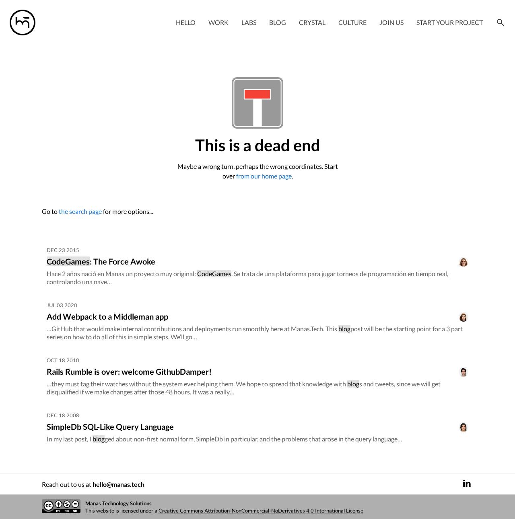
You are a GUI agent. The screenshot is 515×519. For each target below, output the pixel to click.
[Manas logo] (22, 22)
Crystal (312, 22)
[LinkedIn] (466, 484)
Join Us (391, 22)
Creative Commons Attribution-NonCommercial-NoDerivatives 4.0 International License (261, 510)
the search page (80, 211)
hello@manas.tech (118, 484)
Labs (248, 22)
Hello (186, 22)
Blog (277, 22)
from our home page (264, 176)
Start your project (449, 22)
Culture (352, 22)
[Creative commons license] (61, 506)
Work (218, 22)
